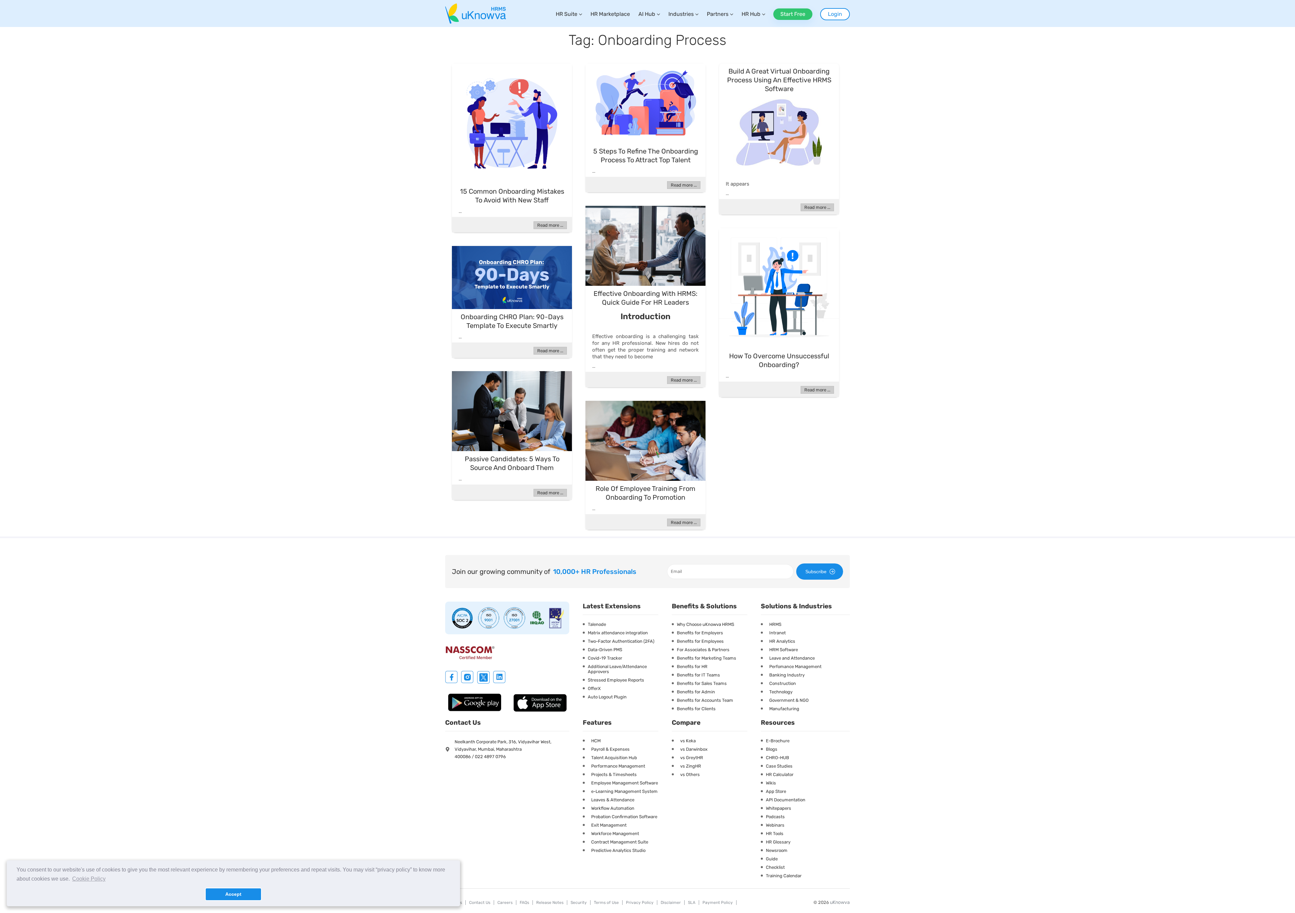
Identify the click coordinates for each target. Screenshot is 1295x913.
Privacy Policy (640, 902)
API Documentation (785, 799)
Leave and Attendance (792, 658)
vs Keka (688, 740)
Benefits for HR (692, 666)
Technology (781, 691)
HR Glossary (778, 842)
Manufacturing (784, 708)
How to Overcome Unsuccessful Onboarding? (779, 360)
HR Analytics (782, 641)
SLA (691, 902)
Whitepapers (778, 808)
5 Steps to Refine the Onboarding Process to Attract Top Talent (645, 155)
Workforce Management (615, 833)
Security (579, 902)
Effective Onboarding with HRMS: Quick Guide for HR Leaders (645, 297)
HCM (596, 740)
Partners (717, 14)
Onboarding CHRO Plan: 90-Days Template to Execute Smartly (512, 321)
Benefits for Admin (696, 691)
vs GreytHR (691, 757)
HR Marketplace (610, 14)
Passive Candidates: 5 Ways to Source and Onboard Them (512, 463)
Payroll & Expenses (610, 749)
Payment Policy (717, 902)
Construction (782, 683)
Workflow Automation (612, 808)
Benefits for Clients (696, 708)
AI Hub (646, 14)
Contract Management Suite (619, 842)
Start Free (792, 14)
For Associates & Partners (703, 649)
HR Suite (566, 14)
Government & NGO (789, 700)
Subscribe (816, 571)
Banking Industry (787, 674)
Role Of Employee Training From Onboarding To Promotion (645, 493)
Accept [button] (233, 894)
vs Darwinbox (694, 749)
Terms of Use (606, 902)
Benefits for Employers (700, 632)
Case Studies (779, 766)
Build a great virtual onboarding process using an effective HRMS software (779, 80)
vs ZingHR (690, 766)
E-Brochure (777, 740)
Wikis (771, 782)
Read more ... (550, 225)
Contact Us (479, 902)
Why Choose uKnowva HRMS (705, 624)
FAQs (524, 902)
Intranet (777, 632)
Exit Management (609, 825)
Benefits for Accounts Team (705, 700)
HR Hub (751, 14)
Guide (772, 858)
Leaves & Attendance (612, 799)
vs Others (690, 774)
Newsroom (776, 850)
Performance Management (618, 766)
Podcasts (775, 816)
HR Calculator (780, 774)
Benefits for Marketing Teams (706, 658)
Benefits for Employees (700, 641)
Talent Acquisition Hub (614, 757)
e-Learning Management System (624, 791)
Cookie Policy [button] (89, 879)
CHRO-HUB (777, 757)
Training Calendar (784, 875)
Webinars (775, 825)
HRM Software (783, 649)
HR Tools (774, 833)
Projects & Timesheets (614, 774)
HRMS (775, 624)
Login (835, 14)
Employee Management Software (624, 782)
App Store (776, 791)
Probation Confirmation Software (624, 816)
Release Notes (550, 902)
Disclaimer (671, 902)
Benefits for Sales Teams (702, 683)
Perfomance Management (795, 666)
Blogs (771, 749)
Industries (681, 14)
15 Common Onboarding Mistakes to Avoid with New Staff (512, 195)
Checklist (775, 867)
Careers (505, 902)
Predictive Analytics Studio (618, 850)
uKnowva (840, 902)
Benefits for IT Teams (698, 674)
